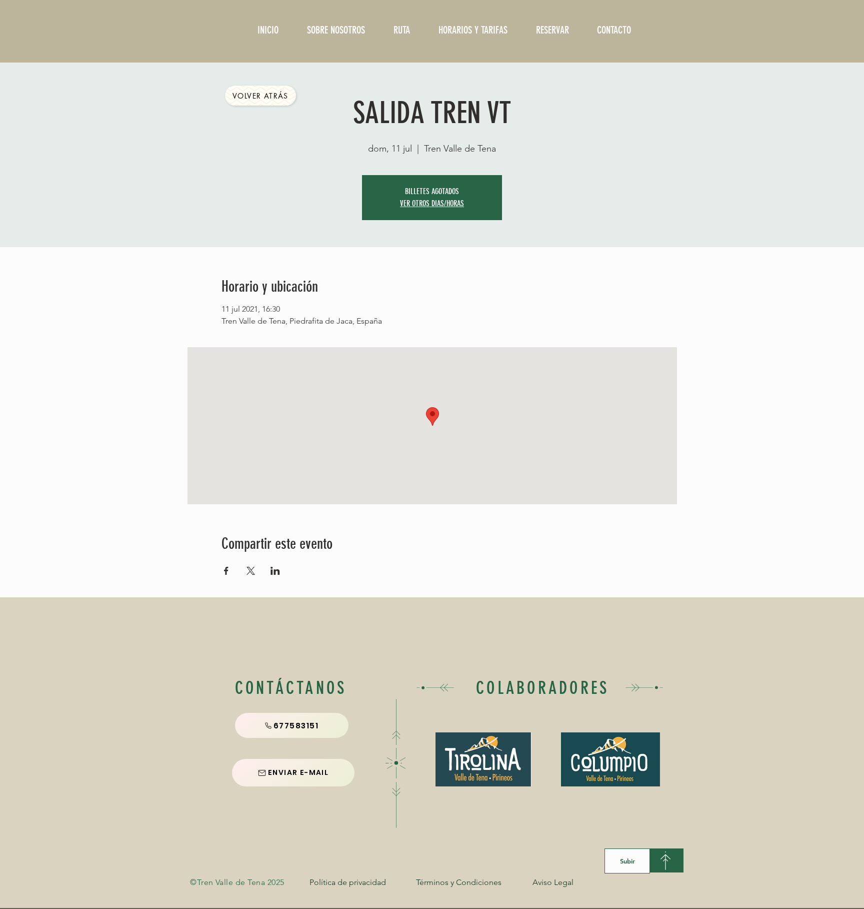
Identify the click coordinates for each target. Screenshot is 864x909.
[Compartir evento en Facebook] (226, 571)
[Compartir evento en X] (251, 571)
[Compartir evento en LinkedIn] (275, 571)
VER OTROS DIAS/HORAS (432, 203)
